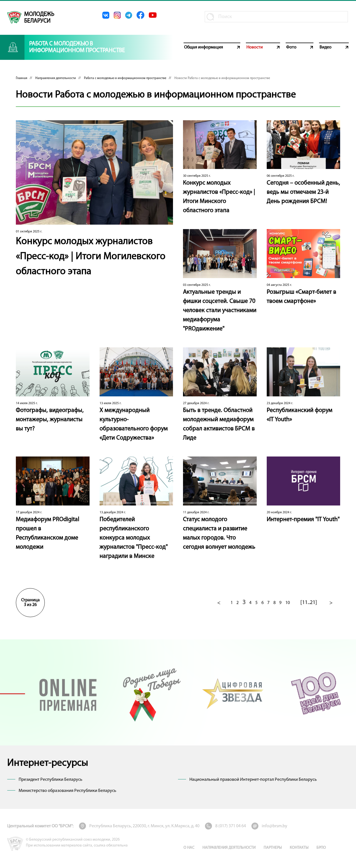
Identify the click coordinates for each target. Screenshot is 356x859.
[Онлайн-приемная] (68, 693)
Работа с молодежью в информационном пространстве (125, 78)
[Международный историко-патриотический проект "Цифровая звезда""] (233, 693)
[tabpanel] (68, 693)
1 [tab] (12, 693)
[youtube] (153, 15)
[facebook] (140, 15)
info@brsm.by (274, 826)
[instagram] (117, 15)
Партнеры (273, 848)
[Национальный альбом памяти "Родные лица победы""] (150, 693)
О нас (189, 848)
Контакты (299, 848)
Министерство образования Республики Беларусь (67, 791)
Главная (21, 78)
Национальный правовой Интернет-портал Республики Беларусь (253, 779)
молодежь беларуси (39, 17)
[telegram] (128, 15)
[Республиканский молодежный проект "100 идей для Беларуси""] (315, 693)
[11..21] (308, 602)
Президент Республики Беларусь (50, 779)
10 (287, 603)
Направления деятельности (55, 78)
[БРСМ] (14, 17)
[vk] (105, 15)
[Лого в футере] (15, 843)
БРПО (321, 848)
